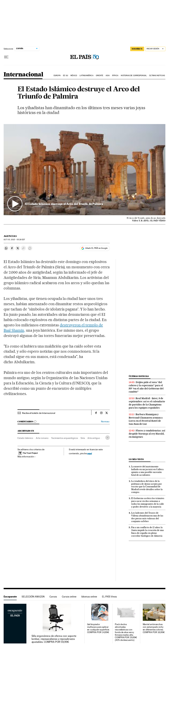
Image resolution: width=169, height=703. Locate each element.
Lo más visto (136, 459)
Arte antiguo (93, 438)
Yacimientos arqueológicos (64, 438)
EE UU (65, 75)
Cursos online (69, 596)
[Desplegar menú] (6, 57)
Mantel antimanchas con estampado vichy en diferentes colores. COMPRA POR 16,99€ (154, 628)
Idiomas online (89, 596)
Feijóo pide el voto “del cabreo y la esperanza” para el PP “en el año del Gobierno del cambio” (146, 387)
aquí (89, 453)
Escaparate (10, 596)
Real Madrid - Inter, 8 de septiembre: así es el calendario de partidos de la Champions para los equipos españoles (147, 403)
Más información (25, 456)
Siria (83, 438)
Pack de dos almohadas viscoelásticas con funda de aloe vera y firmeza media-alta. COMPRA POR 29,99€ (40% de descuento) (126, 632)
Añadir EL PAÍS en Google (96, 248)
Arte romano (42, 438)
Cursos (53, 596)
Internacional (23, 74)
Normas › (105, 421)
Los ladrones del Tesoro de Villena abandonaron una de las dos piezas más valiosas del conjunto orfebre (147, 517)
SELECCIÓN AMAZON (33, 596)
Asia (107, 75)
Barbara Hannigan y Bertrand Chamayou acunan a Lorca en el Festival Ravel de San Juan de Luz (146, 419)
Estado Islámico (25, 438)
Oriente (99, 75)
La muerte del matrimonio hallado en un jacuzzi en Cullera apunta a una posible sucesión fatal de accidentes (147, 470)
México (73, 75)
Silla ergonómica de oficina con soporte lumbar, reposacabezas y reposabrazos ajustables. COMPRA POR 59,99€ (54, 639)
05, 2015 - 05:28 (14, 240)
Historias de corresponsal (134, 75)
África (115, 75)
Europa (57, 75)
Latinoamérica (86, 75)
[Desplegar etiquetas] (107, 437)
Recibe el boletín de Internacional (38, 413)
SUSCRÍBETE (137, 49)
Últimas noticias (157, 75)
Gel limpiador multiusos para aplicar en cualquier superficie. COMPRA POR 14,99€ (98, 628)
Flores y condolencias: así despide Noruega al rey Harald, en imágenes (147, 433)
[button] (84, 169)
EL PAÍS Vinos (109, 596)
